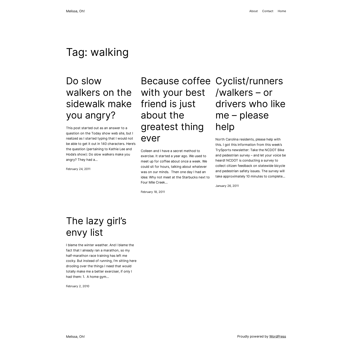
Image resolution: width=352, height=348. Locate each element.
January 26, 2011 (227, 186)
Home (282, 11)
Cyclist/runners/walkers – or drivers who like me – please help (250, 103)
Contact (267, 11)
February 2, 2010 (77, 286)
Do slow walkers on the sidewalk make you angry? (99, 98)
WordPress (277, 336)
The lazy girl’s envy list (96, 226)
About (253, 11)
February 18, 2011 (153, 192)
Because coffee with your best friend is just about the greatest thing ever (176, 109)
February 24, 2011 (78, 169)
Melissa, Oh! (75, 11)
